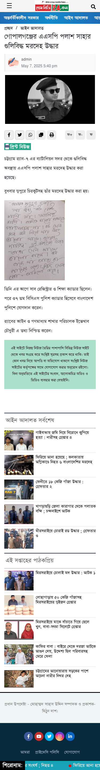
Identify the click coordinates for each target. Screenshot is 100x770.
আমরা (25, 752)
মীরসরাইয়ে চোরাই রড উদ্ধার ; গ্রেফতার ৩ (66, 533)
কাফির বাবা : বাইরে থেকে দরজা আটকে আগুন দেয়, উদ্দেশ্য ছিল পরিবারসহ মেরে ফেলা (66, 651)
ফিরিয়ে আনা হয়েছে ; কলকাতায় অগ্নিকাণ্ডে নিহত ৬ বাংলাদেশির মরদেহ (64, 460)
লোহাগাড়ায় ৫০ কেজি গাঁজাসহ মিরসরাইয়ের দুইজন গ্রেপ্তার (59, 600)
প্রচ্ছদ (8, 28)
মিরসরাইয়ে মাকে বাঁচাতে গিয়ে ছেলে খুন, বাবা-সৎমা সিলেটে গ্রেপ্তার (62, 624)
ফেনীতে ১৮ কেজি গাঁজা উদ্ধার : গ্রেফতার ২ (59, 484)
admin (26, 59)
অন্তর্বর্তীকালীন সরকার (21, 18)
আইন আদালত (76, 18)
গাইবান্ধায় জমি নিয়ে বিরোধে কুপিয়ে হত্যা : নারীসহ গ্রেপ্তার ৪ (62, 435)
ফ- (80, 134)
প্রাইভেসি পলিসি (47, 752)
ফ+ (69, 134)
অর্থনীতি (51, 18)
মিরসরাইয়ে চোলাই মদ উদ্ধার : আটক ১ (65, 573)
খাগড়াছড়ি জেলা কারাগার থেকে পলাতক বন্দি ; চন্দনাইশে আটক (66, 509)
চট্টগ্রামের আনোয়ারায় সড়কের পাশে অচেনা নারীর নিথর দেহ (62, 674)
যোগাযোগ (72, 752)
